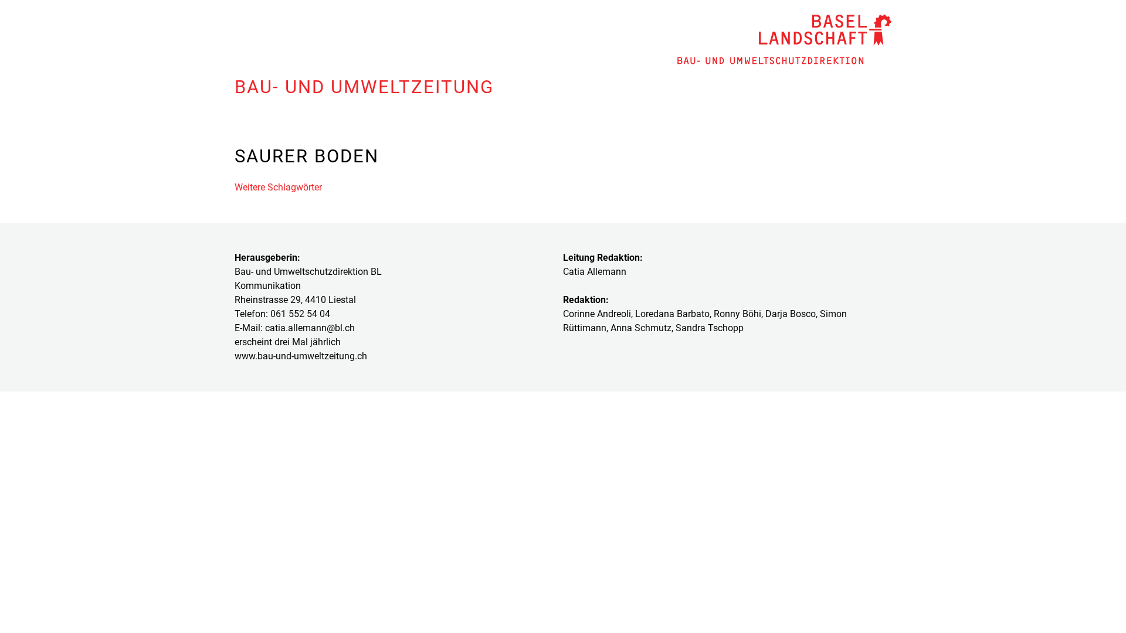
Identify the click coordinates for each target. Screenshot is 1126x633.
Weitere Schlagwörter (278, 187)
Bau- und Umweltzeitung (364, 87)
